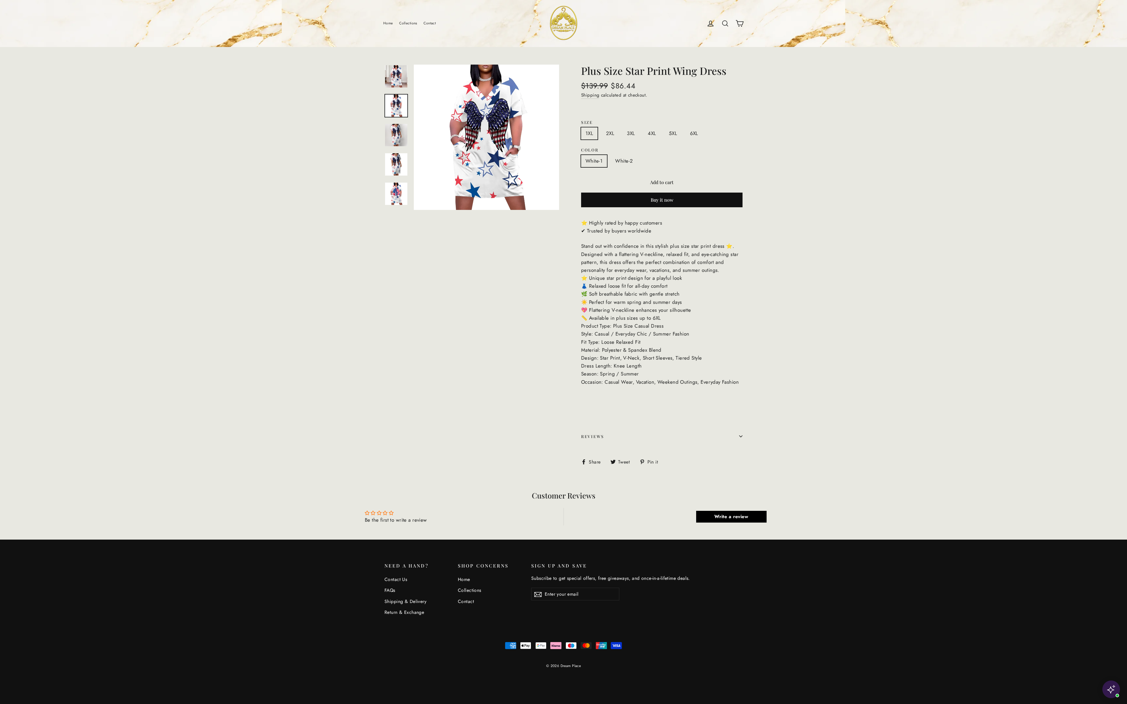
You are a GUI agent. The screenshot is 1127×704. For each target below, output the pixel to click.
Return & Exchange (404, 612)
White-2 (624, 160)
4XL (652, 133)
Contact (430, 23)
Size (587, 122)
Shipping (590, 95)
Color (590, 149)
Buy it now (662, 200)
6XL (694, 133)
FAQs (389, 590)
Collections (408, 23)
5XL (673, 133)
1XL (589, 133)
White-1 (594, 160)
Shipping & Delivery (405, 601)
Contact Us (395, 579)
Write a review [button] (731, 516)
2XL (610, 133)
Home (388, 23)
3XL (631, 133)
